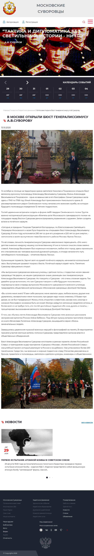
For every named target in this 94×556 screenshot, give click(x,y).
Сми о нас (7, 513)
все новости (87, 422)
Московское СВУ (9, 506)
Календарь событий (77, 82)
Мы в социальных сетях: (49, 525)
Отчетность (7, 538)
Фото (5, 528)
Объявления (67, 516)
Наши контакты (9, 516)
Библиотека (7, 525)
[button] (47, 70)
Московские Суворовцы (51, 8)
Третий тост (67, 506)
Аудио (5, 535)
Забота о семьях (69, 503)
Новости (66, 510)
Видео (5, 531)
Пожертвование (69, 500)
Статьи (65, 513)
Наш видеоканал (46, 522)
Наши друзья (8, 521)
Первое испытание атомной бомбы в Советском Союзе (35, 460)
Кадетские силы (39, 516)
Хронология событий (41, 503)
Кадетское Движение (41, 500)
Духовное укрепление (41, 510)
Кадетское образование (42, 506)
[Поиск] (84, 22)
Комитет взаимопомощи (42, 513)
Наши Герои (7, 510)
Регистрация (32, 22)
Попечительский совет (12, 503)
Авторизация (12, 22)
